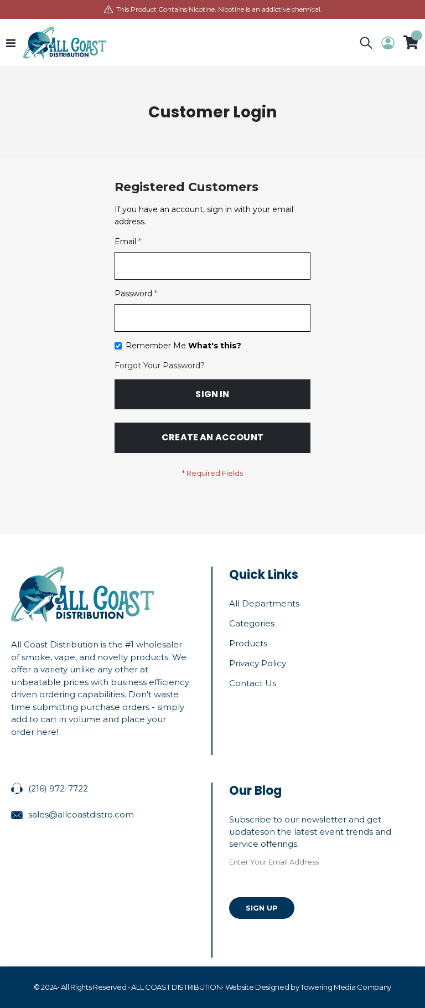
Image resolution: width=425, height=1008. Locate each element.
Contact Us (252, 683)
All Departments (264, 603)
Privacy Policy (257, 663)
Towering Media (327, 987)
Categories (251, 623)
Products (248, 643)
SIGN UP (262, 907)
